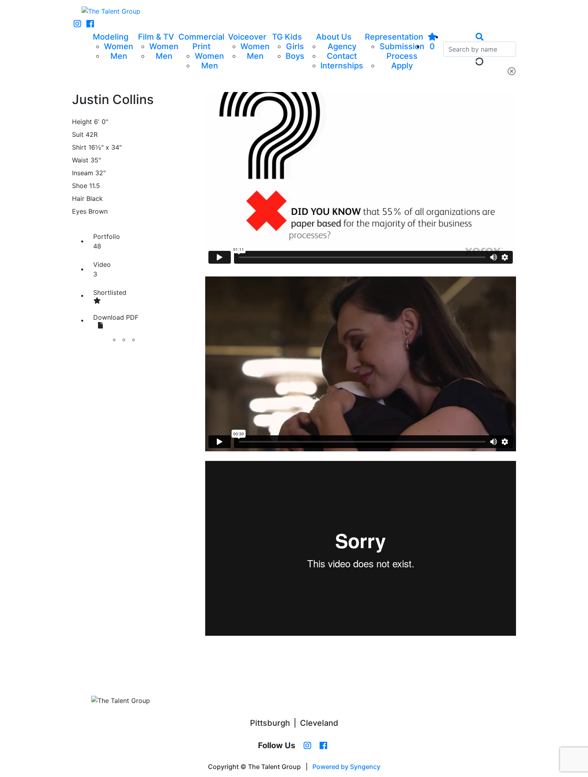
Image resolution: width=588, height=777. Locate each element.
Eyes (79, 211)
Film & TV (156, 37)
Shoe (79, 186)
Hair (78, 198)
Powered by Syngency (346, 767)
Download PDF (115, 317)
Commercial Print (201, 41)
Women (118, 46)
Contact (342, 56)
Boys (295, 56)
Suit (78, 134)
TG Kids (287, 37)
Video (102, 269)
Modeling (110, 37)
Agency (342, 46)
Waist (80, 160)
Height (82, 122)
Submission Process (402, 51)
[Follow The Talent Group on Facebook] (90, 24)
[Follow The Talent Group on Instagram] (77, 24)
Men (118, 56)
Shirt (79, 147)
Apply (402, 65)
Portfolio (106, 241)
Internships (341, 65)
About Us (334, 37)
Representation (394, 37)
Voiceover (247, 37)
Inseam (82, 173)
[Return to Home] (111, 11)
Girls (295, 46)
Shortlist (109, 292)
